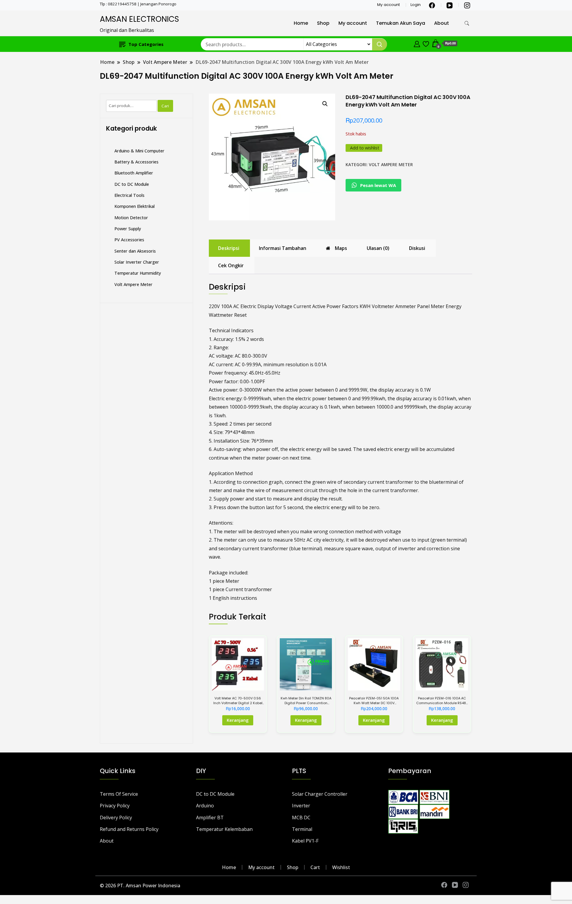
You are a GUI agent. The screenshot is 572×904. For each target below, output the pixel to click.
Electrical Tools (129, 195)
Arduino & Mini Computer (139, 151)
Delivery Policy (116, 817)
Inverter (301, 805)
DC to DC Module (131, 184)
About (441, 23)
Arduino (205, 805)
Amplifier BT (210, 817)
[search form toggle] (466, 23)
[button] (325, 103)
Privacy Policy (115, 805)
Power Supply (127, 228)
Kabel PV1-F (305, 840)
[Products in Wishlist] (426, 43)
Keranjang (238, 720)
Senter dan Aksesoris (135, 251)
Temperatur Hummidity (137, 273)
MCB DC (301, 817)
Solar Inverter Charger (136, 262)
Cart (315, 867)
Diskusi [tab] (417, 248)
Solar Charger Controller (319, 794)
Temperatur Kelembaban (224, 829)
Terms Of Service (119, 794)
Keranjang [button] (306, 720)
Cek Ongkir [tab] (231, 265)
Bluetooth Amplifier (133, 173)
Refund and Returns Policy (129, 829)
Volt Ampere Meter (391, 164)
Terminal (302, 829)
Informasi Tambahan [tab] (282, 248)
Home (301, 23)
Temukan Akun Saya (400, 23)
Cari (165, 106)
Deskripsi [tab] (228, 248)
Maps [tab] (341, 248)
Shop (323, 23)
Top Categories (146, 44)
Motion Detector (131, 217)
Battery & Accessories (136, 162)
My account (388, 4)
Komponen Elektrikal (134, 206)
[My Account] (417, 43)
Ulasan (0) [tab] (378, 248)
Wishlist (341, 867)
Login (416, 4)
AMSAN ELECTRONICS (139, 19)
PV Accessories (129, 239)
